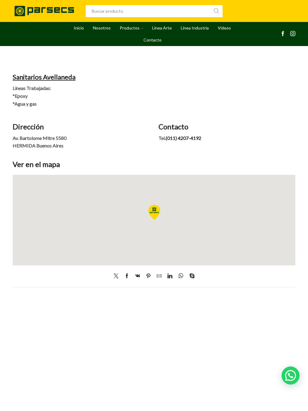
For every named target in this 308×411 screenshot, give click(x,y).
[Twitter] (118, 276)
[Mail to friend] (159, 276)
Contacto (152, 39)
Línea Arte (162, 27)
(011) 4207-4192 (183, 138)
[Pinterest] (148, 276)
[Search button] (217, 11)
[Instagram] (292, 34)
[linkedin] (170, 276)
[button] (291, 375)
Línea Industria (195, 27)
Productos (130, 27)
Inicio (79, 27)
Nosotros (102, 27)
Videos (224, 27)
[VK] (137, 276)
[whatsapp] (180, 276)
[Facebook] (282, 34)
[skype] (190, 276)
